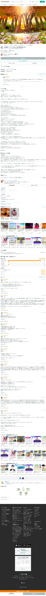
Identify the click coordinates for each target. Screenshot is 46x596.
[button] (23, 253)
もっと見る (5, 82)
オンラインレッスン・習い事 (8, 45)
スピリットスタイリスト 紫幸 (10, 180)
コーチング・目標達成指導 (28, 45)
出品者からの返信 (6, 84)
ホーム (2, 45)
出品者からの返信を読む (4, 293)
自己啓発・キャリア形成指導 (18, 45)
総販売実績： (6, 55)
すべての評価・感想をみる (41, 74)
